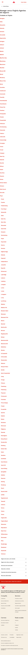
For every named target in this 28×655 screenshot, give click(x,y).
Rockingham (4, 435)
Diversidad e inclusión (4, 622)
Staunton (3, 478)
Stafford (3, 475)
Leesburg (3, 281)
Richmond (3, 425)
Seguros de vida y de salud (7, 562)
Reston (2, 419)
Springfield (3, 471)
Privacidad (11, 634)
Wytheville (3, 550)
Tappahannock (4, 498)
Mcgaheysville (4, 333)
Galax (2, 215)
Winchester (4, 537)
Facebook (16, 620)
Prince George (4, 402)
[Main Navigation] (2, 2)
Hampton (3, 232)
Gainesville (3, 212)
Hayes (2, 238)
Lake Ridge (3, 274)
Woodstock (3, 547)
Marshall (3, 324)
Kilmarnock (4, 271)
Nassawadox (4, 360)
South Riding (4, 468)
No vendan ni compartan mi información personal (9, 645)
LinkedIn (16, 627)
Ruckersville (4, 442)
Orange (2, 379)
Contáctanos (3, 598)
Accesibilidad (12, 637)
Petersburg (3, 389)
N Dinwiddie (4, 356)
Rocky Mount (4, 438)
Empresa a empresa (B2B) (5, 605)
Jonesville (3, 264)
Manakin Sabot (4, 310)
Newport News (4, 366)
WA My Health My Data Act (6, 640)
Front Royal (3, 209)
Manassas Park (4, 317)
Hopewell (3, 258)
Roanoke (3, 432)
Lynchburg (3, 301)
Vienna (2, 511)
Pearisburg (3, 386)
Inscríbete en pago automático (20, 605)
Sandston (3, 455)
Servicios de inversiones (6, 565)
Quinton (3, 412)
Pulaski (2, 406)
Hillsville (3, 255)
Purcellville (3, 409)
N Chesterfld (4, 353)
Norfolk (2, 370)
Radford (3, 416)
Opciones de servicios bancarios (8, 572)
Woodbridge (4, 544)
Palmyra (3, 383)
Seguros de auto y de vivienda (8, 558)
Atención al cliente (5, 568)
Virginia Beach (4, 521)
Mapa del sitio (18, 637)
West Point (3, 530)
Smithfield (3, 458)
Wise (2, 540)
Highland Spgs (4, 251)
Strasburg (3, 484)
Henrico (3, 245)
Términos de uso (4, 637)
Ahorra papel (17, 608)
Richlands (3, 422)
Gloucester (3, 225)
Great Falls (3, 228)
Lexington (3, 284)
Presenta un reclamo (18, 598)
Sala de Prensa (3, 603)
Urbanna (3, 504)
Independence (4, 261)
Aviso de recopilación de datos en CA (7, 643)
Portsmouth (4, 396)
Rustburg (3, 445)
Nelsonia (3, 363)
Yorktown (3, 553)
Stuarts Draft (4, 491)
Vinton (2, 514)
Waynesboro (4, 527)
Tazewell (3, 501)
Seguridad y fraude (19, 634)
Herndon (3, 248)
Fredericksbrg (4, 205)
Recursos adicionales (6, 575)
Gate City (3, 218)
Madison (3, 304)
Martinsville (4, 327)
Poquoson (3, 393)
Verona (2, 507)
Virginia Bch (4, 517)
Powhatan (3, 399)
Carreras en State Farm (5, 620)
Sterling (3, 481)
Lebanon (3, 278)
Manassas (3, 314)
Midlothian (3, 347)
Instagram (17, 625)
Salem (2, 452)
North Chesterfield (5, 373)
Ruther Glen (4, 448)
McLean (3, 330)
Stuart (2, 488)
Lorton (2, 287)
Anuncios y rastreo (4, 634)
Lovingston (3, 294)
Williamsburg (4, 534)
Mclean (2, 337)
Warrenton (3, 524)
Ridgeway (3, 429)
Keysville (3, 268)
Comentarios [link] (3, 608)
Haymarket (3, 241)
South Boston (4, 461)
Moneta (3, 350)
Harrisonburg (4, 235)
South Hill (3, 465)
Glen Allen (3, 222)
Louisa (2, 291)
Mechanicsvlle (4, 343)
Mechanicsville (4, 340)
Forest (2, 199)
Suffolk (2, 494)
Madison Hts (4, 307)
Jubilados (2, 625)
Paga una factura (18, 603)
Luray (2, 297)
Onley (2, 376)
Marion (2, 320)
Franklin (3, 202)
